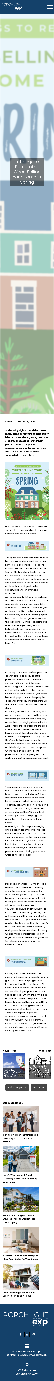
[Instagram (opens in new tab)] (27, 1334)
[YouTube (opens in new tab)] (33, 1334)
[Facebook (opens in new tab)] (20, 1334)
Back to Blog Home (17, 1087)
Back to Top (39, 1087)
